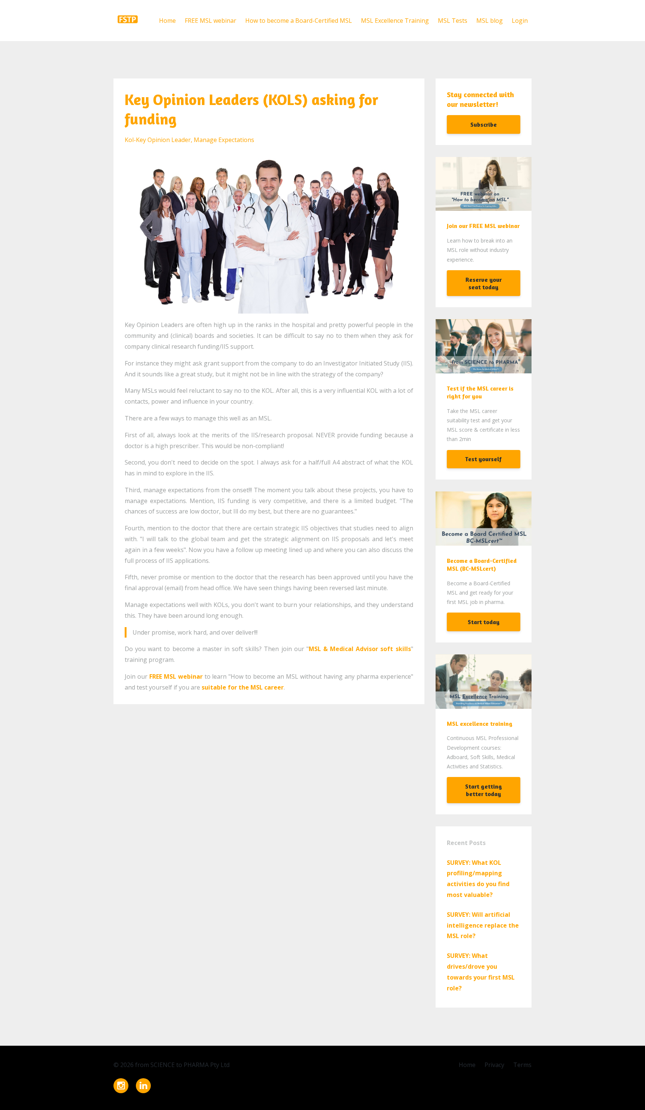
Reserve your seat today (483, 283)
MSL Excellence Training (395, 20)
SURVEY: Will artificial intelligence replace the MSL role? (483, 925)
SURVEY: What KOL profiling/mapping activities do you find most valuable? (478, 878)
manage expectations (224, 140)
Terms (522, 1065)
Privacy (494, 1065)
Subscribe (483, 124)
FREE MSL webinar (210, 20)
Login (520, 20)
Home (167, 20)
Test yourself (483, 459)
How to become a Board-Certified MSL (298, 20)
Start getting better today (483, 790)
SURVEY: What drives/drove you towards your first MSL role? (481, 972)
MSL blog (489, 20)
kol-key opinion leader (158, 140)
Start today (483, 622)
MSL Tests (452, 20)
